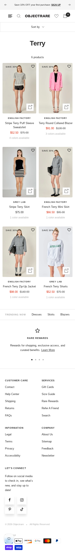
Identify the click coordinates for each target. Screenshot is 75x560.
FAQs (8, 415)
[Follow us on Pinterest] (9, 509)
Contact (9, 387)
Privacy (9, 448)
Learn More (48, 350)
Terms (8, 441)
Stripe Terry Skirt (19, 206)
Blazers (65, 314)
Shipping (10, 401)
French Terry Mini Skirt (55, 206)
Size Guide (48, 394)
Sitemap (47, 441)
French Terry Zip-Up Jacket (19, 286)
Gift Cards (48, 387)
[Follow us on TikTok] (21, 509)
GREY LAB (19, 202)
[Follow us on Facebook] (9, 500)
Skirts (51, 314)
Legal (8, 434)
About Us (47, 434)
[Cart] (65, 16)
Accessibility (12, 455)
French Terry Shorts (56, 286)
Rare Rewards (50, 401)
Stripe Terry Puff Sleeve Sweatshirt (19, 125)
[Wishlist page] (56, 16)
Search (46, 415)
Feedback (48, 448)
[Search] (19, 16)
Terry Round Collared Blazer (55, 123)
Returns (9, 408)
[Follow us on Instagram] (21, 500)
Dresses (37, 314)
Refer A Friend (50, 408)
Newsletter (48, 455)
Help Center (12, 394)
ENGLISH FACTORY (19, 118)
